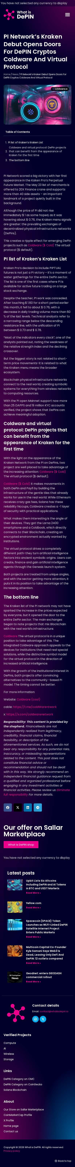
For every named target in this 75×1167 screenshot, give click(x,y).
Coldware (10, 636)
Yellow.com (33, 903)
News (15, 74)
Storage (9, 1059)
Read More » (33, 892)
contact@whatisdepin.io (54, 1011)
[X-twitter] (43, 1019)
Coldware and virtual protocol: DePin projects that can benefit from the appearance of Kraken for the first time (37, 151)
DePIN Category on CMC (19, 1079)
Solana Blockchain (15, 1090)
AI (5, 1048)
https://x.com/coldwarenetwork (29, 714)
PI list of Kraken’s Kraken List (25, 142)
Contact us (11, 1131)
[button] (67, 14)
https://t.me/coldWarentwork (34, 707)
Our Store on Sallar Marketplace (24, 1109)
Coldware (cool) (28, 699)
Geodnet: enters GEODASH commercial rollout (44, 975)
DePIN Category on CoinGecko (23, 1084)
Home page (11, 1126)
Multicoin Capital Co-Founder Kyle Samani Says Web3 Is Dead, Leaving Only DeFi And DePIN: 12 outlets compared (46, 952)
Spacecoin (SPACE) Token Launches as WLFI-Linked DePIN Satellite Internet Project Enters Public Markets (47, 926)
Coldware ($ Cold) (41, 245)
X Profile (9, 1120)
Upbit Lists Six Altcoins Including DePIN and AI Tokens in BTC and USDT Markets (46, 884)
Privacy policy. (12, 1151)
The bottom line (19, 160)
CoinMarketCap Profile (18, 1115)
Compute (10, 1043)
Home (7, 74)
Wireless (9, 1054)
